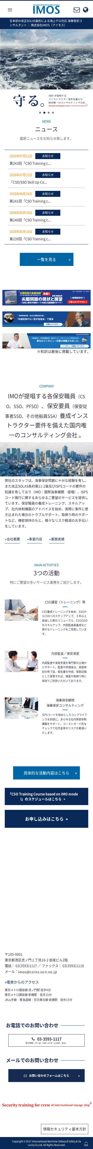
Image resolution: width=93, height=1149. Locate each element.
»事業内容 (34, 538)
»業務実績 (56, 538)
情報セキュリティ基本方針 (64, 1129)
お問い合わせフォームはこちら (49, 1075)
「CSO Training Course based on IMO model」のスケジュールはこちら (43, 796)
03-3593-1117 (49, 1039)
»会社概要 (12, 538)
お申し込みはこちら (44, 819)
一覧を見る (46, 259)
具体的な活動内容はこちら (46, 773)
